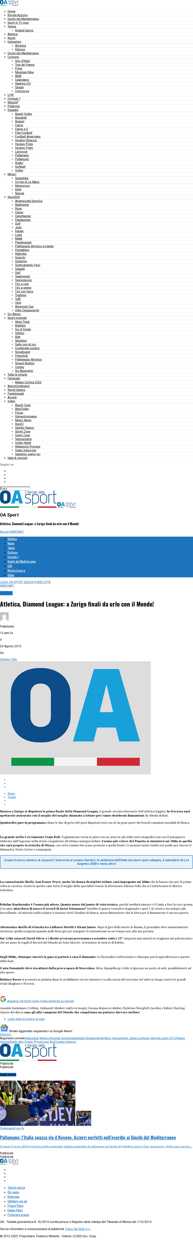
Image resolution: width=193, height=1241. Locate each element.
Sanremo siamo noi (27, 454)
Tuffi (18, 299)
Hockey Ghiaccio (26, 140)
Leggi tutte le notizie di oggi (26, 1019)
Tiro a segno (23, 288)
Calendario (22, 80)
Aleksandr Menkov (38, 1038)
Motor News (23, 420)
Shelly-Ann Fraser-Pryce (25, 1042)
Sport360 (14, 197)
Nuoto (11, 38)
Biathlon (20, 325)
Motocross (22, 186)
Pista (18, 68)
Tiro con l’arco (24, 291)
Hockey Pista (24, 144)
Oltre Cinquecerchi (27, 310)
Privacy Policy (15, 1205)
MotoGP (13, 102)
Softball (20, 167)
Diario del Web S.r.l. (77, 1229)
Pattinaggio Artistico (28, 359)
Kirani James (129, 1038)
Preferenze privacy (18, 1215)
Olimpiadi (14, 378)
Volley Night (23, 443)
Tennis (12, 26)
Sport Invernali (17, 318)
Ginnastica (14, 42)
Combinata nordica (27, 348)
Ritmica (20, 49)
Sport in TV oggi (18, 23)
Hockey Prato (24, 148)
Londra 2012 (167, 1038)
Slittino (19, 333)
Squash (20, 269)
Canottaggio (23, 216)
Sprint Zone (22, 431)
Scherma (21, 261)
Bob (17, 337)
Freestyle (21, 356)
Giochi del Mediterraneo (23, 19)
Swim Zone (22, 435)
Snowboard (22, 352)
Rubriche (21, 254)
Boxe (18, 208)
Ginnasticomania (26, 416)
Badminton (22, 205)
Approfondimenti (19, 386)
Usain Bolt (48, 1042)
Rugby (19, 163)
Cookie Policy (15, 1210)
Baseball (21, 118)
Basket (19, 121)
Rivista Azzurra (18, 15)
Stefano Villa (8, 659)
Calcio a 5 (21, 129)
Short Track (22, 322)
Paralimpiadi (23, 242)
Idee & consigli (17, 458)
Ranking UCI (23, 83)
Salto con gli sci (25, 344)
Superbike (21, 178)
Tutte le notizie (17, 374)
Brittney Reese (111, 1038)
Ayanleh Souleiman (62, 1038)
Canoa (19, 212)
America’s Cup (24, 306)
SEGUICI (5, 1034)
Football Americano (28, 136)
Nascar (19, 193)
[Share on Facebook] (100, 780)
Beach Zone (23, 405)
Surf (18, 272)
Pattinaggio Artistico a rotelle (34, 246)
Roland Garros (24, 30)
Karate (19, 231)
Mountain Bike (24, 72)
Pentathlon (22, 250)
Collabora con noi (17, 1201)
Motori (12, 174)
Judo (18, 227)
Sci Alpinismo (24, 371)
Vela (18, 303)
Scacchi (20, 257)
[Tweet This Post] (100, 783)
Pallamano (22, 155)
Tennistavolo (23, 280)
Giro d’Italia (22, 61)
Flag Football (23, 133)
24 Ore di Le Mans (27, 182)
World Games (16, 390)
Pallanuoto (22, 159)
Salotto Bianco (24, 428)
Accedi (12, 397)
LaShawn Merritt (148, 1038)
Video (11, 401)
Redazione (13, 1196)
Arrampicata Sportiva (28, 201)
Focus (19, 412)
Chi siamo (13, 1192)
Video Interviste (25, 450)
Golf (18, 223)
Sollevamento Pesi (27, 265)
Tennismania (23, 439)
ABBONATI (17, 532)
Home (11, 11)
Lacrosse (21, 151)
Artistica (20, 45)
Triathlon (20, 295)
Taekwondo (22, 276)
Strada (19, 87)
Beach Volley (23, 114)
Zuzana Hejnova (65, 1042)
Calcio (19, 125)
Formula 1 (14, 98)
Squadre (13, 110)
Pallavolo (14, 106)
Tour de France (24, 65)
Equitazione (23, 220)
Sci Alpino (14, 314)
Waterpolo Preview (27, 446)
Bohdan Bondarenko (88, 1038)
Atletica (13, 34)
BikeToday (22, 409)
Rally (18, 189)
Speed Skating (24, 363)
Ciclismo (13, 57)
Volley (19, 170)
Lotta (18, 235)
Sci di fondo (23, 329)
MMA (18, 239)
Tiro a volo (22, 284)
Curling (19, 367)
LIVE (11, 95)
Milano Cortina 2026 (28, 382)
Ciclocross (22, 91)
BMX (18, 76)
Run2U (19, 424)
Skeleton (21, 340)
